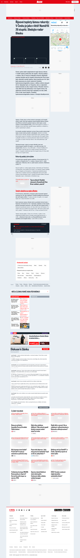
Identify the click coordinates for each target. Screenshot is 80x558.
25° (66, 22)
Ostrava (27, 273)
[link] (16, 510)
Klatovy (30, 284)
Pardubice (20, 277)
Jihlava (25, 277)
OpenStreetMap (62, 45)
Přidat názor (45, 349)
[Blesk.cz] (40, 2)
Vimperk (17, 285)
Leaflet (58, 45)
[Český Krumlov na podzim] (18, 37)
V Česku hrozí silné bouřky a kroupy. (25, 265)
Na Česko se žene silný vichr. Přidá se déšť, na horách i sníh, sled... (15, 307)
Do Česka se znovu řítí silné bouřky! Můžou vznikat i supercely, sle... (15, 300)
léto (29, 285)
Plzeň (32, 273)
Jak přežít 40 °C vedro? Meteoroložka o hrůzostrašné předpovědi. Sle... (15, 313)
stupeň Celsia (47, 285)
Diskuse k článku (20, 349)
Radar (35, 265)
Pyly (45, 265)
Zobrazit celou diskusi (43, 407)
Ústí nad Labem (21, 275)
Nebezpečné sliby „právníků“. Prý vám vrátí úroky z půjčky (15, 325)
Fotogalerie (16, 224)
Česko (17, 284)
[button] (58, 510)
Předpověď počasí (22, 262)
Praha (19, 273)
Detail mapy (60, 50)
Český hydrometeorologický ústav (40, 284)
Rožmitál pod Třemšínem (37, 285)
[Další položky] (72, 18)
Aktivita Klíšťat (20, 267)
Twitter (26, 285)
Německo (25, 284)
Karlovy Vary (31, 277)
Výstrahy (40, 265)
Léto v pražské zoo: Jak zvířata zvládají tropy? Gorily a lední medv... (15, 319)
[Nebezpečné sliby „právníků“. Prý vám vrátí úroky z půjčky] (24, 326)
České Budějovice (37, 275)
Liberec (37, 273)
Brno (23, 273)
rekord (21, 285)
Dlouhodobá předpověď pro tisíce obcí (59, 25)
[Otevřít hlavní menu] (2, 2)
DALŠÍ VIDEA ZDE (45, 333)
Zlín (36, 277)
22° (61, 22)
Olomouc (43, 273)
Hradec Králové (29, 275)
